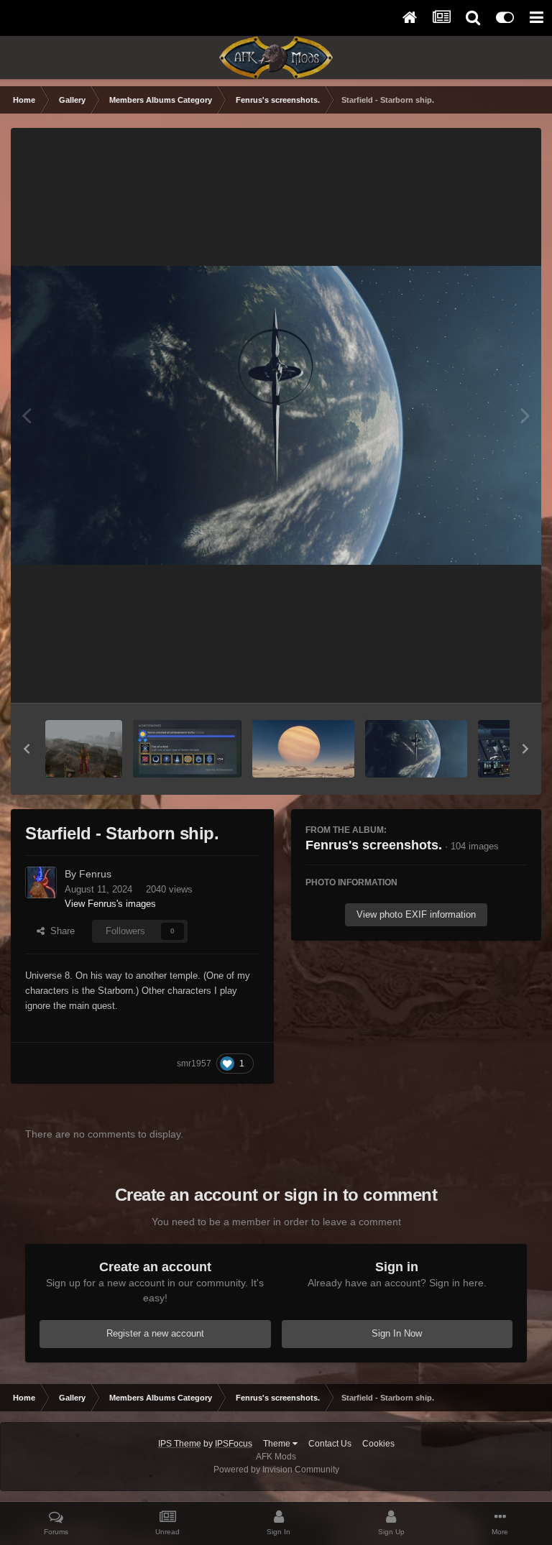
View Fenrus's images (110, 903)
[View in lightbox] (276, 415)
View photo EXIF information (416, 914)
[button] (26, 749)
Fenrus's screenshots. (373, 845)
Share (60, 931)
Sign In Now (397, 1333)
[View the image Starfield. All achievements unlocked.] (187, 749)
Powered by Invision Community (276, 1470)
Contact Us (329, 1444)
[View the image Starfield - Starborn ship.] (416, 749)
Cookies (378, 1444)
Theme (278, 1444)
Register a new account (155, 1333)
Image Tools (483, 676)
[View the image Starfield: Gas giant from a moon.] (303, 749)
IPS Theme (179, 1444)
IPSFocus (233, 1444)
